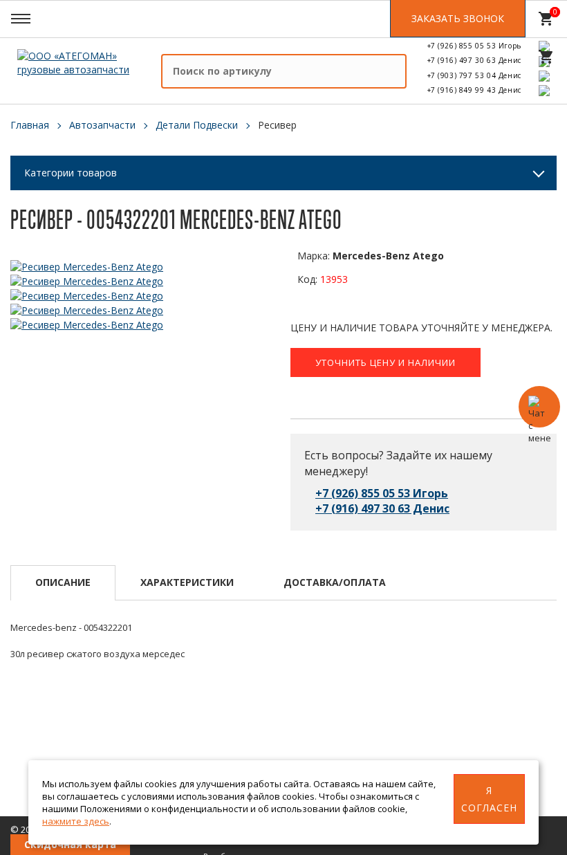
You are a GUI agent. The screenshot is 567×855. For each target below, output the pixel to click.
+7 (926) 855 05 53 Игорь (474, 45)
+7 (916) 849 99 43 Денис (474, 90)
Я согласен (489, 799)
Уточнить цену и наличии (385, 362)
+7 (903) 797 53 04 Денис (474, 75)
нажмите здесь (75, 821)
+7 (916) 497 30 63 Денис (474, 60)
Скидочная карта (70, 844)
